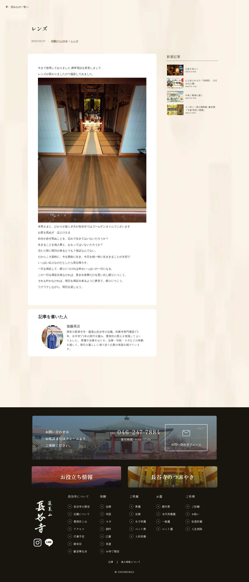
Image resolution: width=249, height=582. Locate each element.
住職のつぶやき (59, 41)
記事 (111, 561)
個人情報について (130, 561)
